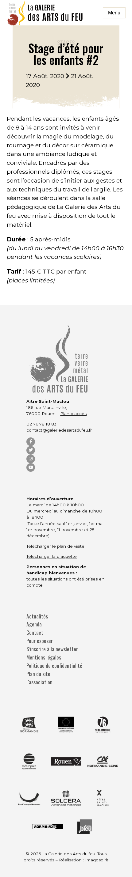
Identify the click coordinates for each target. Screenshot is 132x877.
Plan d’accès (73, 413)
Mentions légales (43, 657)
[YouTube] (30, 467)
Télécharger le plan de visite (55, 546)
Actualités (37, 616)
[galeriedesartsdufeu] (45, 12)
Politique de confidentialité (54, 665)
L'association (39, 682)
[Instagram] (30, 459)
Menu (114, 12)
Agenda (34, 624)
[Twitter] (30, 450)
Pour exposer (39, 641)
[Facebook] (30, 441)
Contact (34, 632)
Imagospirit (96, 859)
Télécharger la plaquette (51, 556)
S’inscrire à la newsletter (52, 649)
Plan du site (38, 674)
